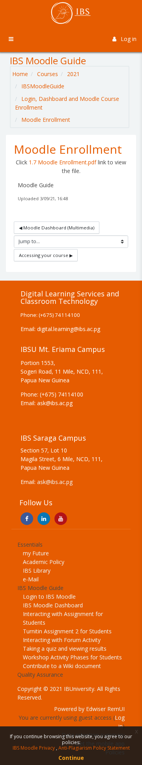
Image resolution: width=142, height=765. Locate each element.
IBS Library (36, 570)
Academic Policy (43, 562)
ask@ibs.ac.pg (55, 482)
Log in (128, 39)
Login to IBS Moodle (49, 596)
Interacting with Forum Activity (62, 640)
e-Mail (31, 579)
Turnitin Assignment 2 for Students (67, 631)
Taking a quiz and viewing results (64, 648)
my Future (36, 553)
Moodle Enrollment (45, 119)
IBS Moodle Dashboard (53, 605)
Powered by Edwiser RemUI (89, 709)
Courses (47, 74)
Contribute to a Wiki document (62, 666)
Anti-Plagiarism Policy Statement (94, 748)
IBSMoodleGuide (42, 86)
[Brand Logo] (71, 13)
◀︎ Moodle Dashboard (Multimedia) (56, 228)
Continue (71, 757)
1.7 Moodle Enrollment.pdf (62, 162)
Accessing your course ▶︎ (46, 255)
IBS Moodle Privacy (34, 748)
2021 (73, 74)
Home (20, 74)
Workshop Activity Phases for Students (72, 657)
